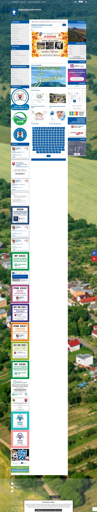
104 (50, 147)
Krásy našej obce (15, 53)
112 (43, 149)
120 (41, 152)
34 (52, 133)
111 (40, 149)
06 (77, 93)
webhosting (13, 508)
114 (50, 149)
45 (49, 135)
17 (39, 130)
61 (60, 137)
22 (52, 130)
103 (46, 147)
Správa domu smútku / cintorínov (19, 55)
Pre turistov (23, 2)
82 (52, 142)
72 (58, 140)
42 (41, 135)
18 (41, 130)
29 (39, 133)
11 (55, 128)
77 (39, 142)
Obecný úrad (14, 33)
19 (44, 130)
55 (44, 137)
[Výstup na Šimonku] (48, 77)
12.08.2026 (53, 121)
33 (49, 133)
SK (79, 2)
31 (44, 133)
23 (55, 130)
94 (52, 145)
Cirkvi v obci (14, 59)
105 (53, 147)
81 (49, 142)
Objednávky (14, 77)
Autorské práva (22, 502)
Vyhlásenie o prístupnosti (15, 502)
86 (63, 142)
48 (58, 135)
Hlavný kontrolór (15, 31)
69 (49, 140)
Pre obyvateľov (15, 2)
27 (33, 133)
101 (40, 147)
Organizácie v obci (16, 64)
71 (55, 140)
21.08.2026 (35, 88)
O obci (13, 24)
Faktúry (13, 75)
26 (63, 130)
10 (52, 128)
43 (44, 135)
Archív (48, 156)
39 (33, 135)
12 (58, 128)
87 (33, 145)
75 (33, 142)
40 (36, 135)
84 (58, 142)
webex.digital (17, 508)
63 (33, 140)
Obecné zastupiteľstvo (16, 28)
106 (56, 147)
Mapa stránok (13, 501)
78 (41, 142)
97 (60, 145)
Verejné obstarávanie (16, 80)
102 (43, 147)
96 (58, 145)
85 (60, 142)
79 (44, 142)
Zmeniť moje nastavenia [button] (48, 510)
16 (36, 130)
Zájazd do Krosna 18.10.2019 (44, 21)
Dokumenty (14, 37)
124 (54, 152)
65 (39, 140)
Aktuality (14, 49)
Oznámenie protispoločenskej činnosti (20, 84)
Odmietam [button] (58, 510)
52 (36, 137)
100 (37, 147)
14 (63, 128)
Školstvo (14, 35)
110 (37, 149)
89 (39, 145)
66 (41, 140)
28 (36, 133)
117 (60, 149)
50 (63, 135)
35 (55, 133)
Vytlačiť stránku (19, 501)
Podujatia (14, 51)
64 (36, 140)
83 (55, 142)
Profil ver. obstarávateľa (34, 2)
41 (39, 135)
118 (63, 149)
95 (55, 145)
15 (33, 130)
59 (55, 137)
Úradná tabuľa (15, 69)
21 (49, 130)
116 (56, 149)
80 (47, 142)
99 (34, 147)
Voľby (13, 57)
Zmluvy (13, 71)
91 (44, 145)
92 (47, 145)
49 (60, 135)
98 (63, 145)
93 (49, 145)
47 (55, 135)
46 (52, 135)
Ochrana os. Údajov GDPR (17, 82)
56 (47, 137)
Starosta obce (15, 26)
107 (59, 147)
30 (41, 133)
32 (47, 133)
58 (52, 137)
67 (44, 140)
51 (33, 137)
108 (63, 147)
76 (36, 142)
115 (53, 149)
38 (63, 133)
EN (81, 2)
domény (21, 508)
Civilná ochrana (15, 43)
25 (60, 130)
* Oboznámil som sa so (48, 494)
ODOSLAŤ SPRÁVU (55, 497)
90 (41, 145)
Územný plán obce (16, 39)
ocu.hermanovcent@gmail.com (76, 58)
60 (58, 137)
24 (58, 130)
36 (58, 133)
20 (47, 130)
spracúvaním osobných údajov (53, 494)
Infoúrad (82, 62)
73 (60, 140)
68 (47, 140)
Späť (64, 24)
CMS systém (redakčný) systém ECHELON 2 (18, 507)
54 (41, 137)
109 (34, 149)
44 (47, 135)
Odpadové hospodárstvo (17, 41)
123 (50, 152)
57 (49, 137)
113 (47, 149)
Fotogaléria (81, 22)
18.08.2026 (53, 104)
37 (60, 133)
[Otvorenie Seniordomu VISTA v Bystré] (39, 98)
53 (39, 137)
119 (38, 152)
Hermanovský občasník (17, 61)
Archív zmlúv (14, 73)
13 (61, 128)
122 (47, 152)
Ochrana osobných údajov (15, 504)
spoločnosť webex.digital (15, 510)
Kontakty (44, 2)
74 (63, 140)
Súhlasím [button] (38, 510)
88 (36, 145)
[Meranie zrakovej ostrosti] (57, 115)
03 (69, 93)
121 (44, 152)
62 (63, 137)
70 (52, 140)
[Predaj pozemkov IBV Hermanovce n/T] (57, 98)
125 (57, 152)
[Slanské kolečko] (39, 115)
